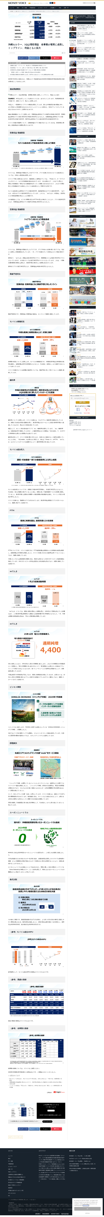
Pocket (57, 58)
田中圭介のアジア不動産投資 (15, 1182)
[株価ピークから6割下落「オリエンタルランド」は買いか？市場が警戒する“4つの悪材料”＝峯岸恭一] (72, 195)
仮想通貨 (50, 1157)
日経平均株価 (42, 1166)
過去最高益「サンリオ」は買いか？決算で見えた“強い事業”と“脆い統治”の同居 (29, 67)
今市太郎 (52, 1166)
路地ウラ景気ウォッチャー (14, 1185)
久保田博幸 (52, 1155)
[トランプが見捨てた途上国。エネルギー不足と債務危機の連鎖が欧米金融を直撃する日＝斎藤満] (72, 172)
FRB (47, 1159)
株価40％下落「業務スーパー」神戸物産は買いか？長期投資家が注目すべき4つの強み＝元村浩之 (86, 149)
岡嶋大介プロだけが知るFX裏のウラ (16, 1177)
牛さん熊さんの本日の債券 (50, 1168)
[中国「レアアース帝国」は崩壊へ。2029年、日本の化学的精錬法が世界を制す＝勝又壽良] (72, 157)
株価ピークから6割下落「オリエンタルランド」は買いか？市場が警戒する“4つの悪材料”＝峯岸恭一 (86, 194)
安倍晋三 (43, 1170)
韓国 (44, 1159)
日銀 (56, 1166)
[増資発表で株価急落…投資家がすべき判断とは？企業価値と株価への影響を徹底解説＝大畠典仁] (72, 188)
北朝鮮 (51, 1170)
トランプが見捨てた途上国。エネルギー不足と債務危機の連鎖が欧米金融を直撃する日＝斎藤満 (86, 172)
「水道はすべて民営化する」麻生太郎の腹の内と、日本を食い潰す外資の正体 (86, 373)
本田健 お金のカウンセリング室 (15, 1190)
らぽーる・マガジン (57, 1162)
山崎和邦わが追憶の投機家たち (15, 1174)
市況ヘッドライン (12, 1171)
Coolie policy (86, 1205)
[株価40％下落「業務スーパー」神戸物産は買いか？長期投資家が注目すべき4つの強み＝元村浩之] (72, 150)
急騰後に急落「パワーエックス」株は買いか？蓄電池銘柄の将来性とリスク (28, 65)
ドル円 (50, 1177)
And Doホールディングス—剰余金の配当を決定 (80, 1158)
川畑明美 (46, 1177)
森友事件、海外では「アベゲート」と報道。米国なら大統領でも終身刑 (86, 312)
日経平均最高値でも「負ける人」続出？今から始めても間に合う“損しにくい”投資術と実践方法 (86, 27)
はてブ (33, 58)
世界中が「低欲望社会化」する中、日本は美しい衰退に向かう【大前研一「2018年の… (86, 365)
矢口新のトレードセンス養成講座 (16, 1179)
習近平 (62, 1157)
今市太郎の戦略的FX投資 (46, 1162)
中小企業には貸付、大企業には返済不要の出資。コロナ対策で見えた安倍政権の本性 (86, 336)
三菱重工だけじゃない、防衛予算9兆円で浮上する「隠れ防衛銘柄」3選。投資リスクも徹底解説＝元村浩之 (86, 164)
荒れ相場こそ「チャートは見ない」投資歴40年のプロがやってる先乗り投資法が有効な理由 (86, 42)
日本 (61, 1168)
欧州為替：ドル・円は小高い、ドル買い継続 (79, 1155)
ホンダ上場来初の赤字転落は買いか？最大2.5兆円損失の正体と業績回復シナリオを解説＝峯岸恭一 (86, 179)
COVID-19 (42, 1174)
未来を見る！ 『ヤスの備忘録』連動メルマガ (52, 1179)
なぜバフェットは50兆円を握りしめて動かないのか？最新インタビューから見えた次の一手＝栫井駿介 (86, 49)
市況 (60, 7)
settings (87, 1213)
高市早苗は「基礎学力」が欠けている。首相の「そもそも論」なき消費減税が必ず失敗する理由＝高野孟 (86, 107)
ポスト (46, 58)
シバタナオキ (46, 1155)
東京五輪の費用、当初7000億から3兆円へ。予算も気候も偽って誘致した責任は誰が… (86, 351)
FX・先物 (24, 7)
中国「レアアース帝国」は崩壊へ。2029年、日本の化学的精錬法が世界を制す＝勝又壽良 (86, 34)
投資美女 (10, 1187)
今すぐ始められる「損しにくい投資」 (40, 3)
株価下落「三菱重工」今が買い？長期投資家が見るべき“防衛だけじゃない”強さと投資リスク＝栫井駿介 (86, 85)
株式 (18, 7)
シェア (21, 58)
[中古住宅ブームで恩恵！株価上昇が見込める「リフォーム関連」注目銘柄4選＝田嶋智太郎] (72, 142)
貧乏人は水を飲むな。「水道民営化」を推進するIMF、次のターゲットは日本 (86, 63)
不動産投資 (32, 7)
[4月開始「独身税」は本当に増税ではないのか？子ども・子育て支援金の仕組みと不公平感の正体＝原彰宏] (72, 203)
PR (9, 1195)
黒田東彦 (59, 1157)
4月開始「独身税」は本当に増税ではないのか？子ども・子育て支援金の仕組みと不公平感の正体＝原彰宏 (86, 202)
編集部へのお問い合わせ (75, 423)
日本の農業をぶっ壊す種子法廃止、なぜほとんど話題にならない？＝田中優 (86, 379)
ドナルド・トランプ (47, 1164)
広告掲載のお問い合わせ (75, 422)
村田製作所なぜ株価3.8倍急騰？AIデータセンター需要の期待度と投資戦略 (28, 70)
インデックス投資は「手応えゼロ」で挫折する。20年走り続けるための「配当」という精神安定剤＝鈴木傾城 (86, 129)
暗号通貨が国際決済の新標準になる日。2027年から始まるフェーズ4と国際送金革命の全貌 (31, 74)
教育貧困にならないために (58, 1164)
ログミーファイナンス (15, 1137)
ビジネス (92, 58)
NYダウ (40, 1155)
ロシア (59, 1172)
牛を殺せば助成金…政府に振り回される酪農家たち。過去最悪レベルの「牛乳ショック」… (86, 321)
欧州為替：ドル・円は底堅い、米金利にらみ (79, 1161)
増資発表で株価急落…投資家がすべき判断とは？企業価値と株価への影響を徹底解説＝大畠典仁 (86, 187)
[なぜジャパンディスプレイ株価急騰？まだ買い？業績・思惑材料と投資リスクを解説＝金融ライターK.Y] (72, 210)
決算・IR (66, 7)
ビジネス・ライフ (42, 7)
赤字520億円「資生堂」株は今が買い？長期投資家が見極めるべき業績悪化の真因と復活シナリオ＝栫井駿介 (86, 70)
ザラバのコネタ (12, 1193)
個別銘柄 (48, 1170)
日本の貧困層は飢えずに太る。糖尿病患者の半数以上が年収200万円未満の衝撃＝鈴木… (86, 358)
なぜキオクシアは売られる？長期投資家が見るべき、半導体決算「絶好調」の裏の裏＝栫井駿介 (86, 100)
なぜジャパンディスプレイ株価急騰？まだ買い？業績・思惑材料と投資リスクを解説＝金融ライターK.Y (86, 210)
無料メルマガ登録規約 (74, 395)
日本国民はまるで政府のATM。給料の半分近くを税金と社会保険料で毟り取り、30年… (86, 343)
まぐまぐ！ (33, 1199)
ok (87, 1208)
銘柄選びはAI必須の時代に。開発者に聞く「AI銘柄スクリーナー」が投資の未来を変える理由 (84, 17)
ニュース (12, 7)
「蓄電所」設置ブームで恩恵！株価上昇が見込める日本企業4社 (25, 72)
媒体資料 (71, 420)
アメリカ (47, 1166)
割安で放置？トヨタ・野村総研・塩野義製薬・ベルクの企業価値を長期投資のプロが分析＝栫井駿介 (86, 115)
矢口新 (42, 1172)
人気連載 (52, 7)
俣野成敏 (47, 1174)
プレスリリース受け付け (75, 425)
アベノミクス (57, 1170)
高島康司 (50, 1159)
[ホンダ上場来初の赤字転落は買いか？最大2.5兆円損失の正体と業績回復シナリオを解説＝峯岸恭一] (72, 180)
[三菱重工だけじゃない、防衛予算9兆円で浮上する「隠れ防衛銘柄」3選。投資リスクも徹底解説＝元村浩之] (72, 165)
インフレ (41, 1159)
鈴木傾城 (54, 1157)
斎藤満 (58, 1168)
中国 (42, 1168)
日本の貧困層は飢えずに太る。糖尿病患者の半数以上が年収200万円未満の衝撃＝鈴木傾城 (86, 78)
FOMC (40, 1164)
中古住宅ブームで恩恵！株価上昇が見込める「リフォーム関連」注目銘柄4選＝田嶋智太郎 (86, 141)
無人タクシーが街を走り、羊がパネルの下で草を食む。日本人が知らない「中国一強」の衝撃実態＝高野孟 (86, 122)
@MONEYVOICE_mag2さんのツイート (82, 429)
